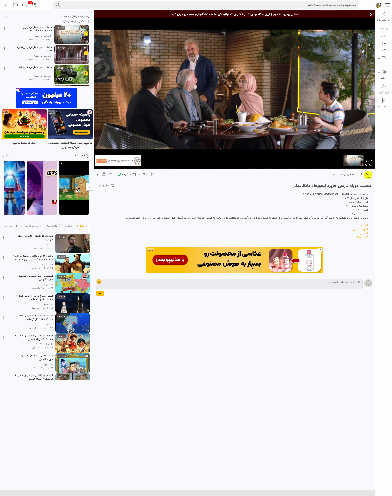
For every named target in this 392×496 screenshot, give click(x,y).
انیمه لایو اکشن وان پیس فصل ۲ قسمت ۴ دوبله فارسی (34, 377)
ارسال (100, 293)
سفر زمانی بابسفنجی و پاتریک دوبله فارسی (35, 357)
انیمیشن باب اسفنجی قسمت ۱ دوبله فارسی (35, 277)
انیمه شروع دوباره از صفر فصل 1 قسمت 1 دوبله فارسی (34, 297)
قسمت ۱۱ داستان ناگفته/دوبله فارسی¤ (35, 237)
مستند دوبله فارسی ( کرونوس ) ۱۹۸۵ (33, 48)
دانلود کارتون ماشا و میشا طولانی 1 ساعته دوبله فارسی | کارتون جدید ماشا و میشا (33, 257)
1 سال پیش (104, 186)
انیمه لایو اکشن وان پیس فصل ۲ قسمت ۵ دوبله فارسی (34, 337)
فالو (334, 174)
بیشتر (6, 16)
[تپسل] (18, 90)
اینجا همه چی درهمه (351, 174)
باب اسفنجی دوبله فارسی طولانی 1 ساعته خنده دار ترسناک (33, 317)
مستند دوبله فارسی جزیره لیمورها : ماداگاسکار (37, 29)
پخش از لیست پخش (73, 21)
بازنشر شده (34, 39)
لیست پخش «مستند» (73, 16)
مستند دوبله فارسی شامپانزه (35, 67)
